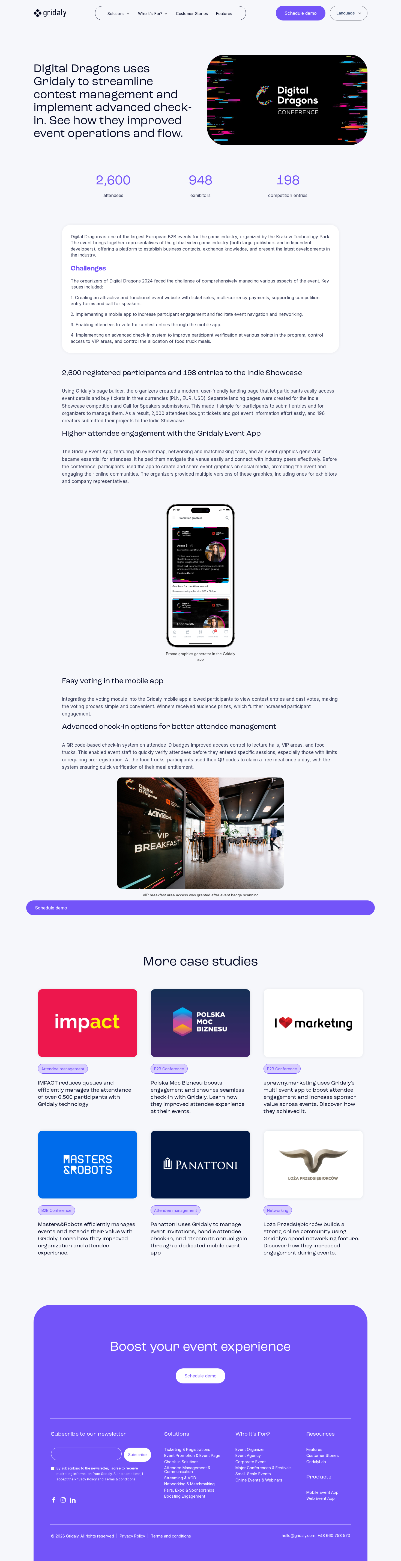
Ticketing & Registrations (187, 1449)
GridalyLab (316, 1462)
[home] (50, 13)
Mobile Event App (322, 1492)
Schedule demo (301, 13)
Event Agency (248, 1455)
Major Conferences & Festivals (263, 1468)
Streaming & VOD (180, 1478)
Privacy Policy (85, 1479)
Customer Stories (192, 13)
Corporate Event (250, 1462)
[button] (119, 14)
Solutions (176, 1434)
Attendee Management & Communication (187, 1470)
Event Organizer (250, 1449)
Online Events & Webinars (258, 1480)
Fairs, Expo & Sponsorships (189, 1490)
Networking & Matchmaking (189, 1484)
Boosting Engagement (184, 1496)
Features (224, 13)
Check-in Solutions (181, 1462)
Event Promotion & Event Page (192, 1455)
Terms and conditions (171, 1536)
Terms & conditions (120, 1479)
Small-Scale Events (253, 1474)
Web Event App (320, 1498)
